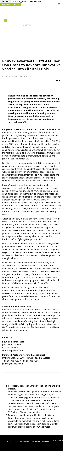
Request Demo (37, 1)
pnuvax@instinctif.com (12, 363)
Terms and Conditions (40, 441)
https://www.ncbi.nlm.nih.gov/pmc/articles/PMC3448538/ (35, 391)
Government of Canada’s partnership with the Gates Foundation (33, 405)
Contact (5, 441)
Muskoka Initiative (32, 412)
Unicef (54, 208)
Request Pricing (10, 4)
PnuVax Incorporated (12, 132)
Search (5, 1)
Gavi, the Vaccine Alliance (34, 208)
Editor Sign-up (19, 1)
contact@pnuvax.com (12, 350)
